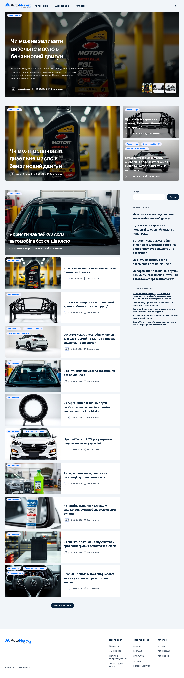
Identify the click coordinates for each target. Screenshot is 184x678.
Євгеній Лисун (139, 302)
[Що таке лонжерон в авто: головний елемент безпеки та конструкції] (92, 54)
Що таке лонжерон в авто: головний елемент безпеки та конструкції (153, 229)
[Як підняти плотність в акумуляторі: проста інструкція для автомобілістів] (33, 547)
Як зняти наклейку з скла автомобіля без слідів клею (152, 262)
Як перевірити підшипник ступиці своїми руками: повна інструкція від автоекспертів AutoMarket (155, 275)
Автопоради (14, 15)
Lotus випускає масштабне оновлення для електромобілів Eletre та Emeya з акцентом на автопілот (154, 247)
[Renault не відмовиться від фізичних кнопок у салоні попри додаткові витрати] (33, 581)
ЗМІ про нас (24, 667)
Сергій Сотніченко (141, 322)
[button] (176, 5)
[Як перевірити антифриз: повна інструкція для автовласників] (33, 478)
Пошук (136, 191)
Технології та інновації (137, 149)
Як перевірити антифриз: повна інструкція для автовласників (154, 323)
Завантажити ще (62, 605)
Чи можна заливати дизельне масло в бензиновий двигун (153, 216)
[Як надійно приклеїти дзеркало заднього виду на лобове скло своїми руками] (33, 513)
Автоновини (132, 144)
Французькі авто (15, 573)
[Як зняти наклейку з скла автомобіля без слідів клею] (62, 222)
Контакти (9, 667)
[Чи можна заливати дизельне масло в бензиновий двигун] (62, 143)
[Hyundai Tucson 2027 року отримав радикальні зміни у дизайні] (33, 444)
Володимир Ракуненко (143, 293)
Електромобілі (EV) (151, 144)
